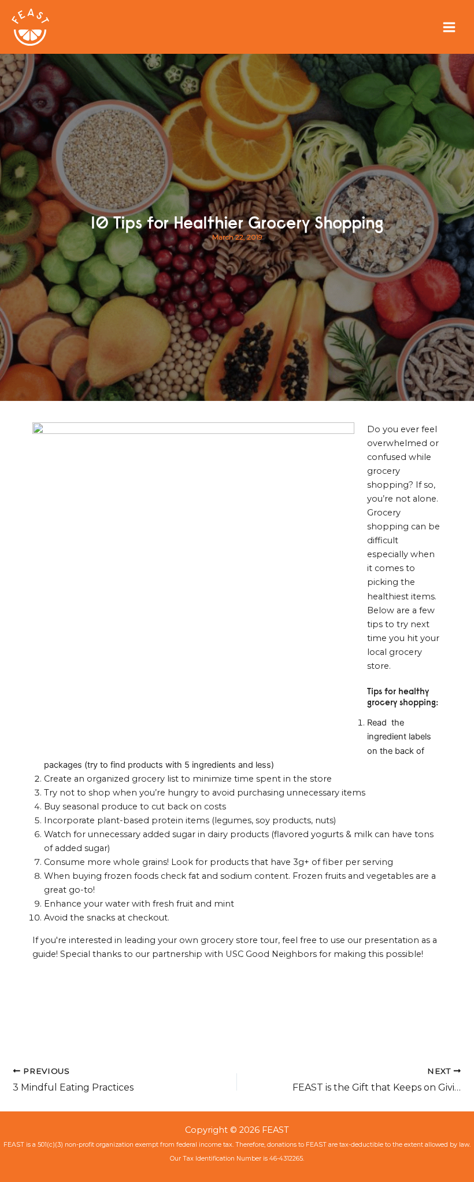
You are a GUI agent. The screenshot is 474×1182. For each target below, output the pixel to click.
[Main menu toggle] (449, 27)
